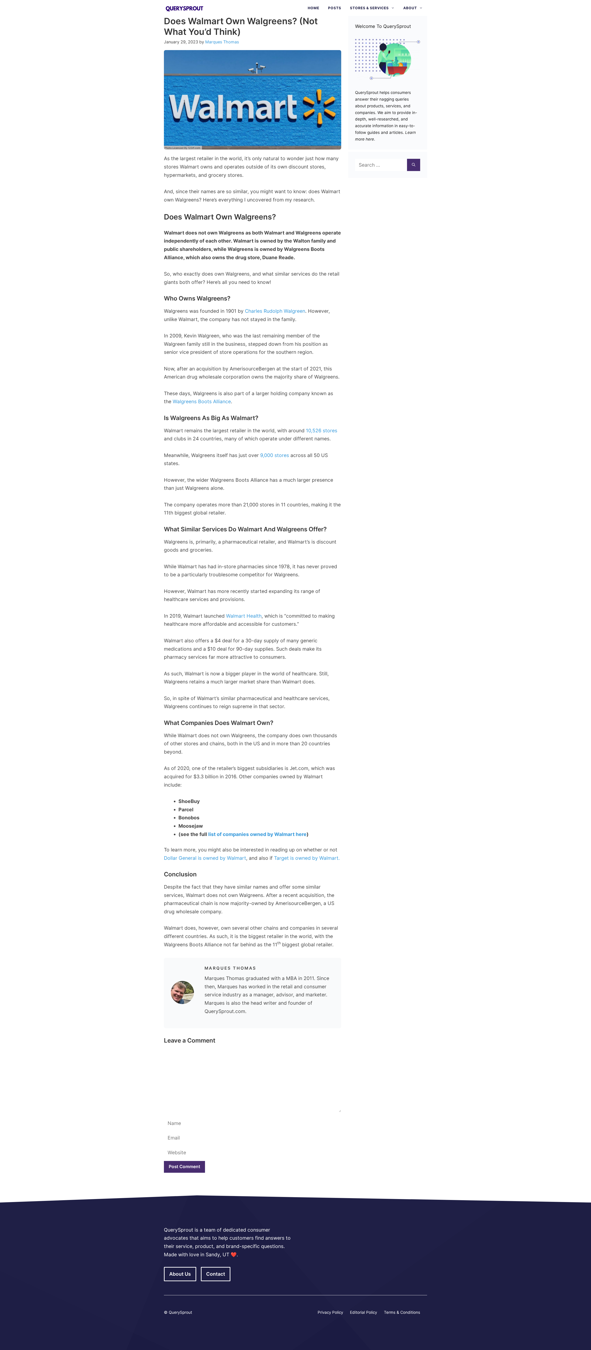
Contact (215, 1274)
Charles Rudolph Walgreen (275, 311)
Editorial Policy (363, 1312)
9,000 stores (274, 455)
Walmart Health (244, 616)
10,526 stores (321, 430)
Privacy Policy (330, 1312)
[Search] (413, 165)
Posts (334, 8)
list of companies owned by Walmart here (257, 834)
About (410, 8)
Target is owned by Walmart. (307, 858)
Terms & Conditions (402, 1312)
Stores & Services (369, 8)
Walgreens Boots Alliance (202, 401)
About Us (180, 1274)
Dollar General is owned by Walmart (205, 858)
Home (313, 8)
